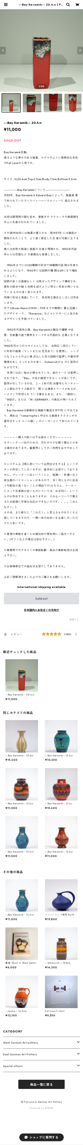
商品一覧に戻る (41, 1084)
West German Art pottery (20, 1042)
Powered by (37, 1108)
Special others (13, 1066)
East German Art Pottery (20, 1054)
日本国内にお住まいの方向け (41, 610)
